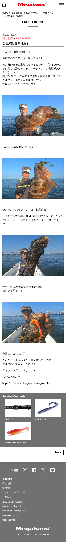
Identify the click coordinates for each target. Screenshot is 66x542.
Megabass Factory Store (13, 510)
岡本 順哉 (7, 38)
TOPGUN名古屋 (11, 376)
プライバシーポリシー (13, 492)
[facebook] (34, 470)
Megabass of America (12, 506)
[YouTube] (14, 470)
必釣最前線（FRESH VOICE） (25, 13)
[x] (43, 470)
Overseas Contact (10, 515)
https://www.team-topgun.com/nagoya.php (26, 383)
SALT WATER (48, 13)
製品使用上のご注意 (12, 501)
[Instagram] (25, 470)
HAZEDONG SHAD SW (15, 146)
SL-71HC (7, 76)
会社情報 (6, 483)
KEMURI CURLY (34, 216)
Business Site (8, 519)
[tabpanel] (33, 422)
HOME (5, 13)
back (58, 452)
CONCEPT (7, 479)
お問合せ (6, 497)
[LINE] (52, 470)
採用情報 (6, 488)
